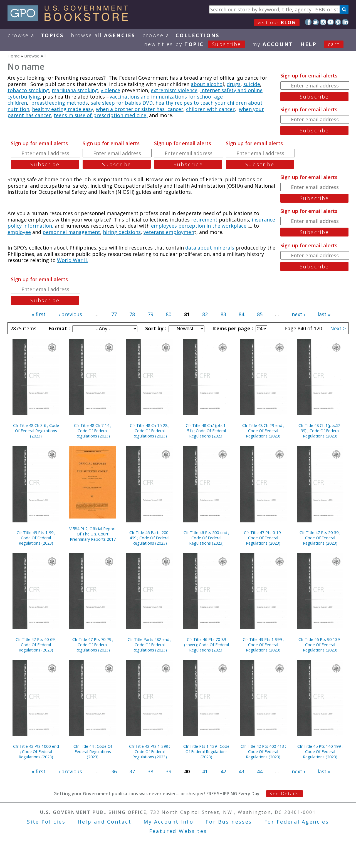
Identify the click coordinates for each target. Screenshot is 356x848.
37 (132, 771)
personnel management (71, 232)
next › (298, 314)
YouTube (330, 22)
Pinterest (338, 22)
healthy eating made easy (62, 109)
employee (19, 232)
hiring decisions (122, 232)
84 (241, 314)
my (272, 44)
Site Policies (46, 821)
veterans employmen (169, 232)
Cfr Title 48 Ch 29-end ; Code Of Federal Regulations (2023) (263, 431)
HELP (308, 44)
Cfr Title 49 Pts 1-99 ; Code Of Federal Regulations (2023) (36, 538)
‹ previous (70, 314)
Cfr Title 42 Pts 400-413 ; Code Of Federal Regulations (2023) (263, 751)
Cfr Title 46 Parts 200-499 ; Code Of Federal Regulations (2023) (149, 538)
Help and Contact (104, 821)
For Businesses (229, 821)
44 (260, 771)
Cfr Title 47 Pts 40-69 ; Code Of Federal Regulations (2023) (36, 645)
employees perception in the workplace (198, 225)
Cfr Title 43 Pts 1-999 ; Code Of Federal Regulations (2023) (263, 645)
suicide (251, 84)
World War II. (72, 260)
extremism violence (174, 90)
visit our (277, 22)
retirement (205, 219)
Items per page (232, 328)
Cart (334, 44)
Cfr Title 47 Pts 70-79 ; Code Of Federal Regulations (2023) (92, 645)
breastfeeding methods (59, 102)
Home (14, 56)
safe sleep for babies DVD (122, 102)
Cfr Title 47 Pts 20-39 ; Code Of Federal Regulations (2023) (320, 538)
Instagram (323, 22)
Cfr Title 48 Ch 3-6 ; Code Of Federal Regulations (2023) (36, 431)
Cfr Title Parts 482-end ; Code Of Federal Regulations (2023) (149, 645)
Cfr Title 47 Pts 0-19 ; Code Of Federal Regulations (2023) (263, 538)
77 (114, 314)
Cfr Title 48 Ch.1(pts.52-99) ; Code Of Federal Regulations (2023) (320, 431)
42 (223, 771)
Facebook (308, 22)
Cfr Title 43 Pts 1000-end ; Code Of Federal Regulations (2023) (36, 751)
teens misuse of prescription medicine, (101, 115)
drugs (234, 84)
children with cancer (210, 109)
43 (241, 771)
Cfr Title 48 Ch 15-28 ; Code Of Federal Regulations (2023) (149, 431)
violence (110, 90)
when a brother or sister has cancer (139, 109)
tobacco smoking (28, 90)
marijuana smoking (75, 90)
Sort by (155, 328)
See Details (284, 794)
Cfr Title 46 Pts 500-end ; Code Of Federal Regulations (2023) (206, 538)
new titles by (192, 44)
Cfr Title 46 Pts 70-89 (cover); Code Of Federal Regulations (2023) (206, 645)
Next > (338, 328)
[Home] (70, 19)
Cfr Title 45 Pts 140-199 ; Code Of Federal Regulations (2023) (320, 751)
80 (168, 314)
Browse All (36, 35)
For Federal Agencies (296, 821)
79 (150, 314)
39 (168, 771)
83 (223, 314)
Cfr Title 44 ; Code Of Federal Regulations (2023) (92, 751)
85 (260, 314)
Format (58, 328)
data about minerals (210, 247)
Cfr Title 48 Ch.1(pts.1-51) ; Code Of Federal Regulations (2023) (206, 431)
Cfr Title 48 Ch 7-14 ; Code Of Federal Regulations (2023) (92, 431)
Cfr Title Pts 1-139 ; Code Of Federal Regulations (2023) (206, 751)
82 (205, 314)
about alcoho (206, 84)
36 (114, 771)
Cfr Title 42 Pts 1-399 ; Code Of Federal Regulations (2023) (149, 751)
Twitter (316, 22)
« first (39, 314)
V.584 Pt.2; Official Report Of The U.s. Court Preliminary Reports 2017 (92, 534)
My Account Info (169, 821)
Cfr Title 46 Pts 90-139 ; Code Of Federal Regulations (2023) (320, 645)
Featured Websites (178, 831)
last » (324, 314)
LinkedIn (345, 22)
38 (150, 771)
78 (132, 314)
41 (205, 771)
